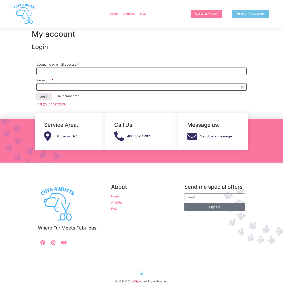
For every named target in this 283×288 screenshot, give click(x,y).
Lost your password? (51, 104)
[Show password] (242, 87)
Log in (44, 96)
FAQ (143, 14)
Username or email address (64, 63)
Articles (129, 14)
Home (113, 14)
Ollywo (137, 281)
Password (51, 79)
